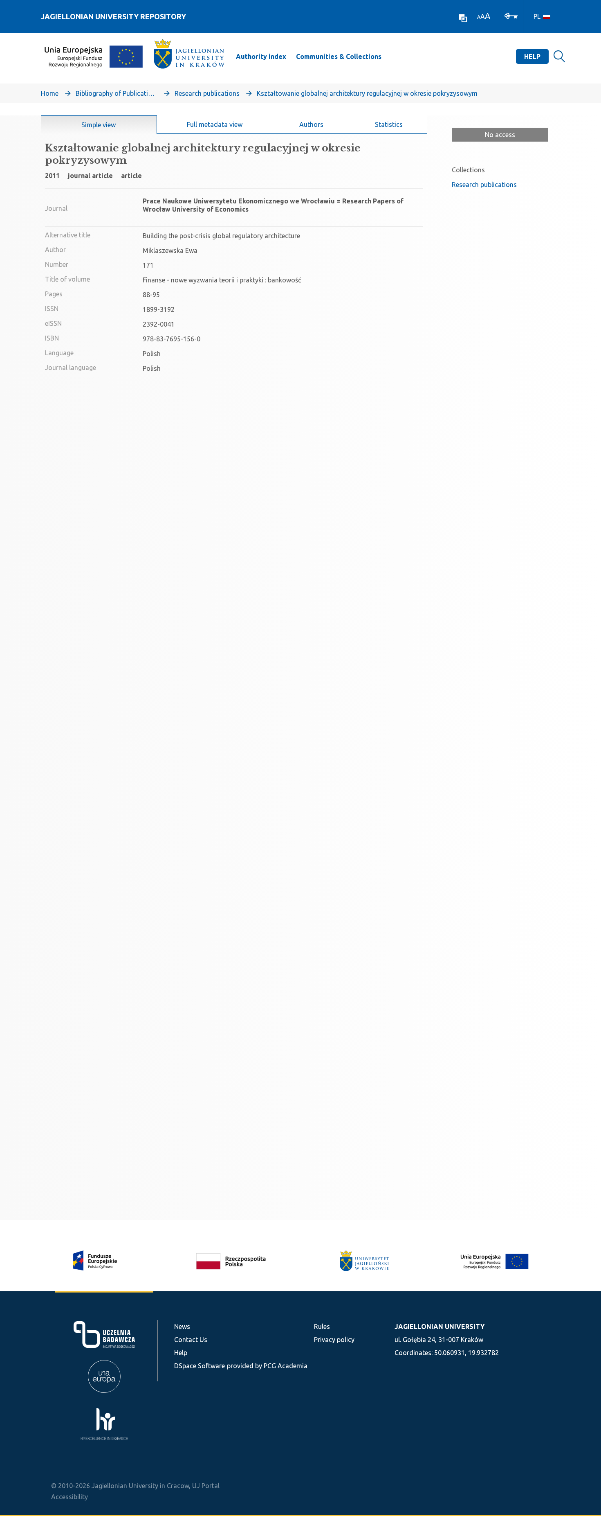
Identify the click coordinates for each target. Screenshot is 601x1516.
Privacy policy (334, 1339)
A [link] (478, 17)
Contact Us (190, 1339)
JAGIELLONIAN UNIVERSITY (439, 1326)
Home (49, 93)
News (182, 1326)
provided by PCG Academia (267, 1365)
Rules (322, 1326)
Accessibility (69, 1496)
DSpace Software (199, 1365)
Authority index (261, 56)
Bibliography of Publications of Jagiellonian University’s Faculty (116, 93)
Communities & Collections (338, 56)
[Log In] (511, 15)
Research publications (207, 93)
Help (532, 56)
